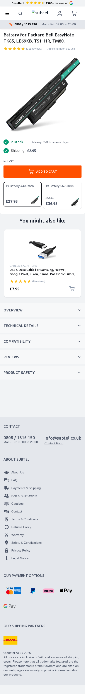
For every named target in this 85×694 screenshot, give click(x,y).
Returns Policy (21, 527)
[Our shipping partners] (10, 640)
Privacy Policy (20, 550)
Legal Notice (20, 558)
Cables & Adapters (23, 265)
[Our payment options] (13, 591)
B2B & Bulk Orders (24, 496)
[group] (14, 48)
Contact (16, 511)
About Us (17, 472)
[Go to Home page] (40, 12)
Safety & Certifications (26, 542)
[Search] (20, 13)
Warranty (17, 535)
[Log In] (60, 13)
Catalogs (17, 503)
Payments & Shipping (26, 488)
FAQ (14, 480)
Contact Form (53, 443)
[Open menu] (8, 13)
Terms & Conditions (24, 519)
